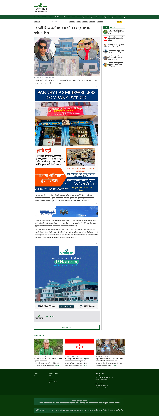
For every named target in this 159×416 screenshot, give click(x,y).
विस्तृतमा (57, 366)
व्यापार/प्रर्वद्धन (112, 17)
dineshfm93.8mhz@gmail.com (73, 410)
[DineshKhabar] (40, 6)
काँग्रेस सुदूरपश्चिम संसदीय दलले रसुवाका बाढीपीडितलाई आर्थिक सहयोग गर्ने (115, 38)
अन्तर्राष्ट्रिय (104, 17)
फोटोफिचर (72, 22)
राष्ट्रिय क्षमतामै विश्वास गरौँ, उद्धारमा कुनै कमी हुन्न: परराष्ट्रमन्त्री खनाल (116, 45)
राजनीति (44, 17)
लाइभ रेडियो (100, 22)
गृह (34, 17)
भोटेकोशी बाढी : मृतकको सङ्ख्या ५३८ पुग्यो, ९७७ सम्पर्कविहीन (116, 51)
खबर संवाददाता (50, 316)
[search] (124, 21)
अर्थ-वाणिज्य (57, 17)
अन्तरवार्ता (85, 22)
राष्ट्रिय (50, 17)
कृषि (64, 17)
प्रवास (73, 17)
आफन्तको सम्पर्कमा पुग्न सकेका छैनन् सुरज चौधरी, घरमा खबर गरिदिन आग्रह (115, 64)
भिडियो (78, 22)
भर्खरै (106, 27)
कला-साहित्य (90, 17)
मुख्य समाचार (113, 27)
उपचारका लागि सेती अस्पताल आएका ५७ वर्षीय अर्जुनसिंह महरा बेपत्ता (116, 32)
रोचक (120, 17)
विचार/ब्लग (92, 22)
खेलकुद (97, 17)
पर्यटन (68, 17)
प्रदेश (39, 17)
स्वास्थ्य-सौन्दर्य (81, 17)
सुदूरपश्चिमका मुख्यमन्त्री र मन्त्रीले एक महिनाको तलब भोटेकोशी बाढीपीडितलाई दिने (115, 57)
